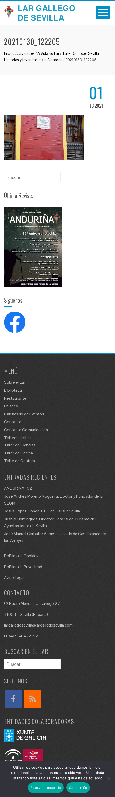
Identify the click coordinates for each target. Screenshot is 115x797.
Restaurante (15, 398)
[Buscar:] (32, 175)
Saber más (78, 788)
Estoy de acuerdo (45, 788)
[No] (108, 779)
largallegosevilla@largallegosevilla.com (38, 625)
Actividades (25, 53)
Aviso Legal (14, 577)
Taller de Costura (19, 461)
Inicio (8, 53)
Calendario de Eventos (24, 414)
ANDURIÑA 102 (18, 488)
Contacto (12, 422)
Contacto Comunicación (26, 430)
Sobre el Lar (14, 382)
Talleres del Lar (17, 438)
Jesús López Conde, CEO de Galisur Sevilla (42, 511)
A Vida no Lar (48, 53)
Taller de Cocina (18, 453)
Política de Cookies (21, 556)
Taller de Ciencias (20, 445)
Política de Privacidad (23, 567)
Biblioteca (13, 390)
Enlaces (11, 406)
